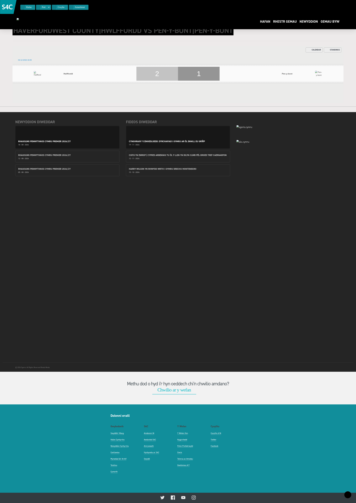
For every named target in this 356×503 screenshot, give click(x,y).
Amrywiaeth (149, 446)
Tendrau (114, 465)
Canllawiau (115, 452)
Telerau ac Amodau (185, 459)
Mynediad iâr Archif (118, 459)
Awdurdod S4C (150, 439)
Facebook (214, 446)
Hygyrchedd (182, 439)
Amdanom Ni (149, 433)
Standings (335, 50)
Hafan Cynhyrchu (117, 439)
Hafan (265, 21)
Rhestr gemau (285, 21)
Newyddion (309, 21)
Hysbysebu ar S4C (151, 452)
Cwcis (179, 452)
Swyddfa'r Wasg (117, 433)
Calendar (316, 50)
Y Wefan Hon (182, 433)
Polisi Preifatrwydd (185, 446)
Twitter (213, 439)
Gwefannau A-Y (183, 465)
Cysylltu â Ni (216, 433)
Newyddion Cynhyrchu (120, 446)
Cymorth (114, 471)
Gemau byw (330, 21)
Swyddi (147, 459)
